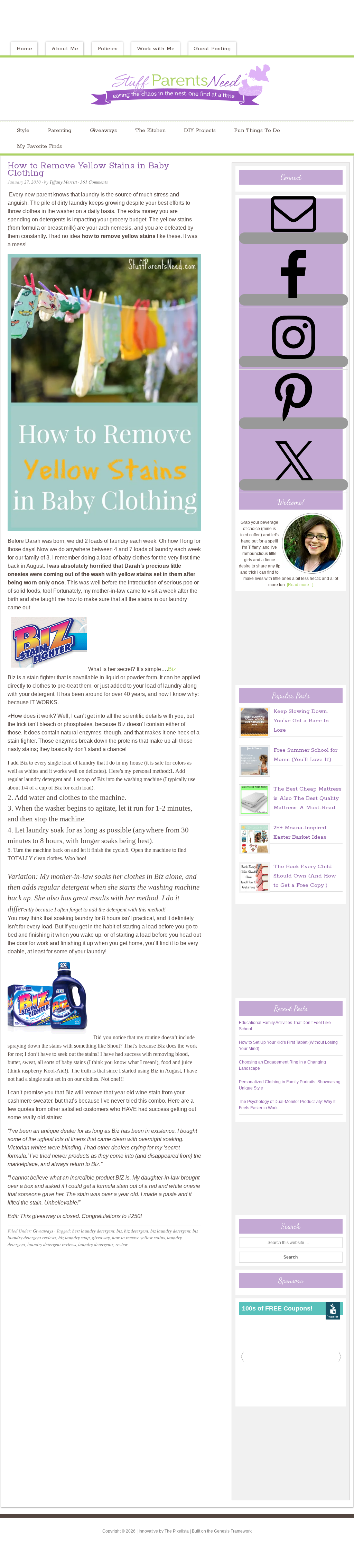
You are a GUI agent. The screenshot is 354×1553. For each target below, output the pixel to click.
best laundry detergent (93, 1231)
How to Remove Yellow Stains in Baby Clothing (88, 169)
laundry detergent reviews (51, 1244)
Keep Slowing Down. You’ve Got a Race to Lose (301, 721)
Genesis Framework (233, 1531)
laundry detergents (95, 1244)
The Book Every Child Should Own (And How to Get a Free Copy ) (304, 876)
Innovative (148, 1531)
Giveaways (43, 1231)
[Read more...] (300, 584)
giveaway (101, 1237)
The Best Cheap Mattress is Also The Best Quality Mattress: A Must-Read (307, 798)
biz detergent (136, 1231)
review (121, 1244)
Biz (172, 669)
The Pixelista (177, 1531)
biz (119, 1231)
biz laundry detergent (170, 1231)
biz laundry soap (74, 1237)
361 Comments (94, 182)
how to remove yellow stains (138, 1237)
